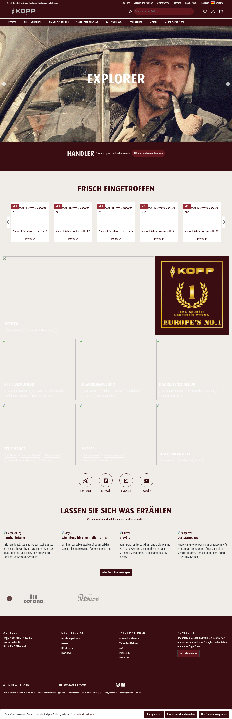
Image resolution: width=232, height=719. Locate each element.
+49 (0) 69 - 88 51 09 (17, 685)
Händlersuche (191, 3)
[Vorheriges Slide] (4, 84)
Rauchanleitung (14, 537)
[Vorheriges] (7, 222)
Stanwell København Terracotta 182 (202, 231)
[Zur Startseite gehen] (24, 11)
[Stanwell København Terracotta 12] (30, 216)
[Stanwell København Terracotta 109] (73, 216)
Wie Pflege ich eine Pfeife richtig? (85, 537)
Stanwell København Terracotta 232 (159, 231)
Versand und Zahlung (143, 3)
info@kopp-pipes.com (74, 685)
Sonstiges (184, 460)
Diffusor (198, 460)
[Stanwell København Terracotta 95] (116, 216)
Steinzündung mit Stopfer (20, 460)
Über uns (126, 3)
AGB (121, 648)
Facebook (105, 490)
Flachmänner (167, 460)
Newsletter (85, 490)
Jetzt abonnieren (188, 653)
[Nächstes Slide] (228, 84)
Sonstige (47, 395)
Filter (35, 395)
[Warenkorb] (221, 11)
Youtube (147, 490)
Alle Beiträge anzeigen (116, 572)
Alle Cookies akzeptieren (214, 714)
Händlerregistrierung (70, 638)
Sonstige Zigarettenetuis (201, 390)
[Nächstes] (224, 222)
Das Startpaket (188, 537)
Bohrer (118, 390)
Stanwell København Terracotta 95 (116, 231)
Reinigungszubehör (16, 395)
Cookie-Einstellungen (129, 638)
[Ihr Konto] (213, 11)
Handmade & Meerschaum (41, 330)
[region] (116, 222)
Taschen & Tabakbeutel (18, 390)
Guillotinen (133, 390)
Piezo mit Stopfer (30, 455)
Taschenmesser (92, 455)
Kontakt (205, 3)
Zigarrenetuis (91, 390)
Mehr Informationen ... (86, 714)
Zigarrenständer (105, 395)
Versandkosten (48, 693)
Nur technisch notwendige (181, 714)
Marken (177, 3)
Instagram (126, 490)
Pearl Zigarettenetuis (172, 390)
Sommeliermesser (114, 455)
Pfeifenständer (56, 390)
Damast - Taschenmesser (96, 460)
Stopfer (39, 390)
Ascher (106, 390)
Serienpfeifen (14, 330)
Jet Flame (11, 455)
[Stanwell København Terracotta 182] (202, 216)
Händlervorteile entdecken (148, 153)
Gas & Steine (45, 460)
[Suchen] (130, 11)
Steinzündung (52, 455)
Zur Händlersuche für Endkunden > (47, 3)
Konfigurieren (154, 714)
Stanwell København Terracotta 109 (73, 231)
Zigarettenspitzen (170, 395)
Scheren (88, 395)
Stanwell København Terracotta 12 (30, 231)
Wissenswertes (163, 3)
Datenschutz (124, 652)
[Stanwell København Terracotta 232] (159, 216)
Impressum (124, 657)
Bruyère (125, 537)
